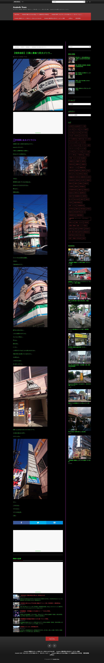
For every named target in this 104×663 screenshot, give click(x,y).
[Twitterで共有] (38, 522)
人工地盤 (77, 161)
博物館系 (82, 167)
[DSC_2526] (30, 326)
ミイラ (71, 151)
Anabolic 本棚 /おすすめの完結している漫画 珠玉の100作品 (35, 14)
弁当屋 (71, 186)
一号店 (87, 154)
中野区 (71, 265)
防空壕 (81, 228)
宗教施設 (71, 177)
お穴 (70, 126)
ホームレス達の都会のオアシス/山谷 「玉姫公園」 (78, 329)
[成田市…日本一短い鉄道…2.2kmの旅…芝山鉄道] (71, 83)
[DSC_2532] (30, 498)
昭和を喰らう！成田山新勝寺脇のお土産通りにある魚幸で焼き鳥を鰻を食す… (51, 1)
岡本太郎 (71, 180)
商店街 (71, 170)
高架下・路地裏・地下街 (75, 238)
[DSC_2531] (30, 426)
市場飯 (88, 180)
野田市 (71, 284)
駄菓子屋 (71, 235)
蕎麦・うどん (79, 222)
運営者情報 (78, 18)
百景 (88, 208)
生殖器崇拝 (81, 205)
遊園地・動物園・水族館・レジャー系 (78, 225)
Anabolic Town (20, 7)
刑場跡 (84, 164)
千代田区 (71, 348)
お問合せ (71, 18)
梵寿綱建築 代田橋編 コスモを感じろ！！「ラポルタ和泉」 (35, 611)
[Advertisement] (52, 31)
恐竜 (76, 186)
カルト (71, 129)
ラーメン (72, 154)
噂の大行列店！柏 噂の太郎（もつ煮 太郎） (77, 431)
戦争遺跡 (82, 186)
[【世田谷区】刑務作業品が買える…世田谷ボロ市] (16, 598)
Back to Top (52, 639)
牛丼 (70, 202)
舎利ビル (71, 222)
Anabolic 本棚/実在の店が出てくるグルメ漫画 (55, 18)
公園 (83, 161)
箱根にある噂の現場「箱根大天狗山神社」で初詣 (78, 300)
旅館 (80, 189)
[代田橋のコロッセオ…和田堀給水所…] (16, 629)
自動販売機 (80, 215)
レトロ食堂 (79, 154)
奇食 (85, 173)
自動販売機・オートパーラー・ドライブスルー (78, 219)
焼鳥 (87, 199)
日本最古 (85, 189)
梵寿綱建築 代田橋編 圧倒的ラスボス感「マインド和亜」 (34, 618)
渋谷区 (71, 463)
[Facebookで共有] (21, 522)
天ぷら (75, 173)
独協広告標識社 (78, 202)
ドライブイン (72, 142)
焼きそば (76, 199)
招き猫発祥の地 (73, 189)
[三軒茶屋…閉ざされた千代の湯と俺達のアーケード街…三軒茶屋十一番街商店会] (16, 605)
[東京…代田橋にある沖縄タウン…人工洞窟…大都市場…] (71, 75)
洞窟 (84, 196)
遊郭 (71, 228)
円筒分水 (71, 164)
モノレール (86, 151)
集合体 (87, 228)
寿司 (77, 177)
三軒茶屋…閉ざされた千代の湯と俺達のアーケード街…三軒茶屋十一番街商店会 (40, 603)
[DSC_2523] (30, 175)
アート (83, 126)
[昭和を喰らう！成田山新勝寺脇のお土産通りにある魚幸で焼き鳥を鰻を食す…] (71, 60)
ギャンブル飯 (84, 129)
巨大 (26, 56)
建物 (80, 183)
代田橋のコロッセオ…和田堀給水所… (29, 626)
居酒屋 (83, 177)
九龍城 (71, 161)
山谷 (88, 177)
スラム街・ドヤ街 (73, 135)
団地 (83, 170)
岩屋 (77, 180)
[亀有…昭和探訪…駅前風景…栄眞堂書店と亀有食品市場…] (71, 68)
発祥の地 (82, 208)
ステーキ (84, 132)
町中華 (71, 208)
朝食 (71, 196)
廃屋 (76, 183)
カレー (77, 129)
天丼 (80, 173)
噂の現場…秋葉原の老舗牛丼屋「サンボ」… (77, 347)
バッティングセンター (74, 145)
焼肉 (82, 199)
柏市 (70, 387)
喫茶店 (77, 170)
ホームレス (82, 148)
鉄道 (76, 228)
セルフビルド (83, 135)
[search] (84, 2)
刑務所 (78, 164)
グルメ (71, 132)
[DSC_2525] (30, 254)
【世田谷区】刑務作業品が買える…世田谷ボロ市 (32, 595)
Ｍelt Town (17, 14)
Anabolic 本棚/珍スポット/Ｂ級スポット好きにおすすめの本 (28, 18)
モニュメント (78, 151)
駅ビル (82, 235)
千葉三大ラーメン (73, 167)
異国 (77, 208)
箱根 (70, 302)
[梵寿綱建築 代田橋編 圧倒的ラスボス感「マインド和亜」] (16, 621)
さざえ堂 (76, 126)
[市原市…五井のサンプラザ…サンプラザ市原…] (71, 91)
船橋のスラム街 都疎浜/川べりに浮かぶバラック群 (78, 403)
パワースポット (85, 145)
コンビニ (77, 132)
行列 (86, 222)
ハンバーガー (81, 142)
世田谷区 (21, 56)
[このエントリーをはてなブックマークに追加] (54, 522)
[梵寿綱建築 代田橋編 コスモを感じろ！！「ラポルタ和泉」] (16, 613)
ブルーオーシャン (73, 148)
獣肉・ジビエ (72, 205)
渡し (70, 199)
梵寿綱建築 (78, 196)
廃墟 (71, 183)
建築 (86, 183)
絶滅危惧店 (72, 215)
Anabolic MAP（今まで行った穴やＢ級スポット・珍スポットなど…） (67, 14)
